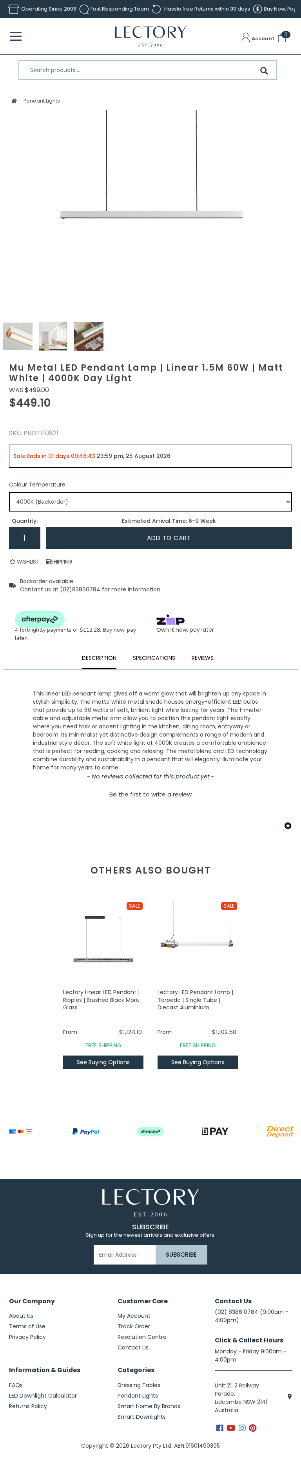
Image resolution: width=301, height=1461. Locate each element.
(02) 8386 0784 (236, 1312)
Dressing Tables (139, 1385)
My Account (134, 1316)
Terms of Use (27, 1326)
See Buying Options (103, 1062)
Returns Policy (28, 1406)
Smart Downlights (142, 1417)
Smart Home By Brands (149, 1406)
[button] (257, 39)
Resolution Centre (142, 1337)
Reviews (203, 658)
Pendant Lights (42, 100)
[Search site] (264, 71)
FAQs (16, 1385)
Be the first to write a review (150, 794)
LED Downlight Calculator (43, 1396)
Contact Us (133, 1347)
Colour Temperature (37, 484)
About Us (21, 1316)
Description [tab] (99, 658)
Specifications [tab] (154, 658)
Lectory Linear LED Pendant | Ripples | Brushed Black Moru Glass (101, 999)
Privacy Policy (27, 1337)
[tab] (202, 659)
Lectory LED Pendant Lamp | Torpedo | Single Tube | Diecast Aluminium (195, 999)
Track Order (134, 1326)
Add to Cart (169, 538)
